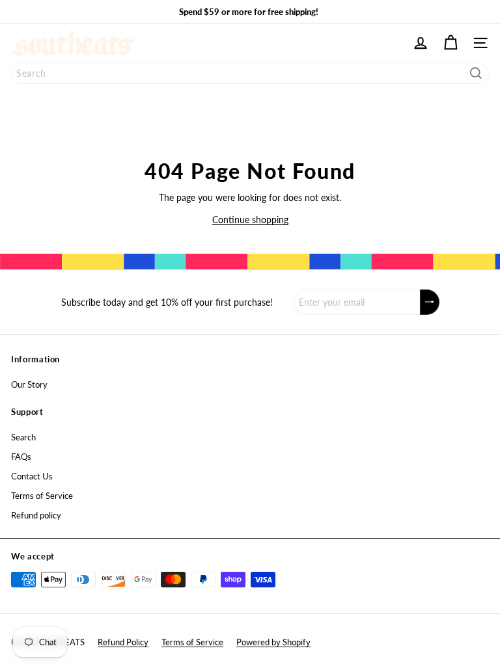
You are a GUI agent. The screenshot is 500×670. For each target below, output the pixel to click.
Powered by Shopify (273, 642)
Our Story (29, 384)
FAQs (21, 456)
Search (23, 437)
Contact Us (32, 476)
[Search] (476, 73)
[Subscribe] (429, 302)
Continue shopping (250, 219)
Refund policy (36, 515)
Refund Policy (123, 642)
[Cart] (450, 43)
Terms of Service (42, 495)
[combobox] (250, 73)
